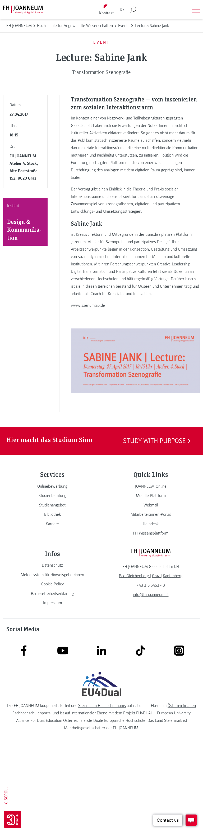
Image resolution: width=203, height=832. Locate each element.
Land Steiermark (168, 720)
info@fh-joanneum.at (151, 594)
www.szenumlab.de (88, 305)
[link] (52, 486)
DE (122, 9)
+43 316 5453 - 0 (151, 585)
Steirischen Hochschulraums (102, 705)
